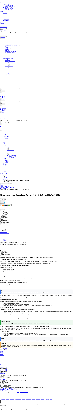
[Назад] (5, 145)
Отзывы (4, 237)
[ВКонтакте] (1, 205)
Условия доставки (3, 366)
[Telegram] (10, 205)
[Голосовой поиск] (1, 91)
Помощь (1, 362)
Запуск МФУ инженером (9, 5)
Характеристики (6, 238)
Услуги (1, 354)
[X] (6, 205)
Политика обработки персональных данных (8, 388)
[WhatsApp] (9, 205)
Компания (2, 355)
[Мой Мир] (4, 205)
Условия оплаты (3, 365)
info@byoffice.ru (3, 30)
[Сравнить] (2, 203)
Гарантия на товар (3, 367)
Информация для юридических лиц (6, 364)
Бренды (1, 353)
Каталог (1, 351)
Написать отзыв (3, 251)
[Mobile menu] (1, 111)
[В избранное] (2, 201)
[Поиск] (1, 124)
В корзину (2, 209)
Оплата (4, 239)
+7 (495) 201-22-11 (3, 26)
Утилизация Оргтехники (9, 8)
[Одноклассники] (3, 205)
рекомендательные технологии (22, 392)
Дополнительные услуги (4, 361)
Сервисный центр (3, 360)
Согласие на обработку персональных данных (8, 389)
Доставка (4, 240)
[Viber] (7, 205)
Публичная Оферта (3, 390)
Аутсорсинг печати (8, 9)
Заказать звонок (3, 28)
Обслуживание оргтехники (10, 6)
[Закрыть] (1, 130)
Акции (1, 352)
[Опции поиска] (1, 89)
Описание (4, 236)
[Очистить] (19, 88)
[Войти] (0, 125)
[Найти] (4, 91)
